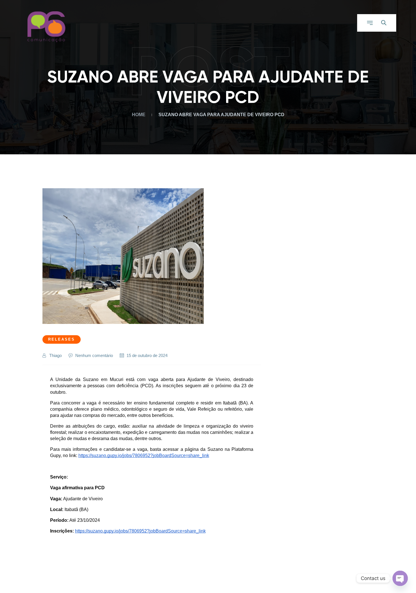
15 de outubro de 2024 (147, 355)
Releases (61, 339)
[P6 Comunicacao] (47, 26)
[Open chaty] (400, 578)
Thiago (55, 355)
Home (140, 114)
